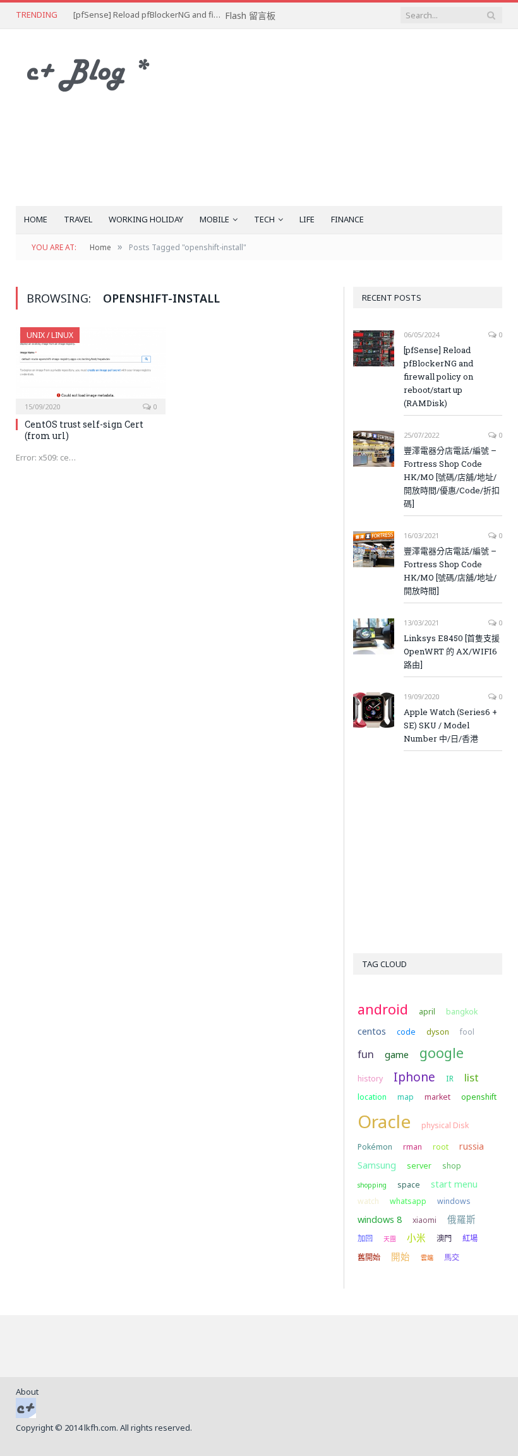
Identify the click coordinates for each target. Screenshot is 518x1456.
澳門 (444, 1238)
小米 (416, 1237)
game (397, 1054)
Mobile (214, 219)
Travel (78, 219)
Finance (347, 219)
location (372, 1097)
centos (372, 1031)
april (427, 1011)
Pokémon (375, 1146)
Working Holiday (146, 219)
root (441, 1146)
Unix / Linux (50, 335)
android (383, 1009)
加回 (365, 1238)
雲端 (427, 1257)
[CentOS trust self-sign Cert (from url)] (91, 366)
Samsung (377, 1164)
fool (467, 1031)
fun (366, 1054)
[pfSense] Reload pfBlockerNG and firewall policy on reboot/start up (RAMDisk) (149, 14)
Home (35, 219)
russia (471, 1146)
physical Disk (445, 1125)
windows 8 (380, 1219)
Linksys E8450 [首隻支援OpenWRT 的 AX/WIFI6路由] (452, 651)
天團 (389, 1238)
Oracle (384, 1121)
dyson (437, 1031)
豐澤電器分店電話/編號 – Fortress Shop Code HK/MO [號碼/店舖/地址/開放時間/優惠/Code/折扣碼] (452, 477)
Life (307, 219)
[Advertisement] (346, 117)
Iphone (414, 1077)
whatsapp (408, 1201)
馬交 (451, 1257)
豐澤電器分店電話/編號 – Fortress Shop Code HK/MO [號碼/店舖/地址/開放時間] (450, 570)
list (471, 1077)
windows (454, 1201)
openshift (479, 1097)
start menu (454, 1183)
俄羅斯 (461, 1219)
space (408, 1184)
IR (450, 1078)
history (370, 1078)
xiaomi (425, 1220)
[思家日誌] (95, 72)
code (406, 1031)
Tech (264, 219)
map (405, 1097)
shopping (372, 1185)
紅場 (470, 1238)
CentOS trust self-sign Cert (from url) (84, 430)
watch (368, 1201)
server (419, 1165)
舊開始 (369, 1257)
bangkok (462, 1011)
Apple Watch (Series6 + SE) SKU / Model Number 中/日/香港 (450, 725)
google (441, 1053)
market (437, 1097)
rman (412, 1146)
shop (451, 1165)
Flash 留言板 (250, 15)
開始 (400, 1256)
